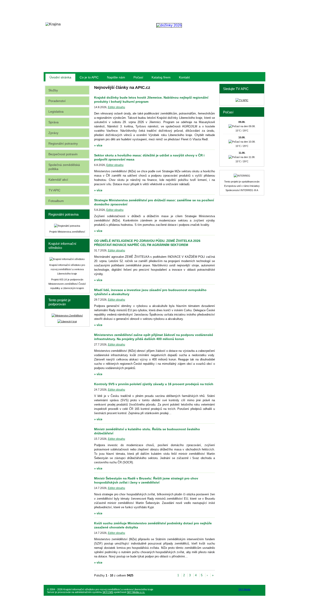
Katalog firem (161, 77)
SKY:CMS (107, 592)
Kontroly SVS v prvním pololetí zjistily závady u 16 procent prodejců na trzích (153, 384)
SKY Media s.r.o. (136, 592)
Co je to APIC (89, 77)
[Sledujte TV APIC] (241, 100)
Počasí (138, 77)
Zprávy (53, 133)
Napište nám (116, 77)
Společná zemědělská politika (64, 167)
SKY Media (244, 589)
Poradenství (57, 101)
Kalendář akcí (58, 179)
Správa (53, 122)
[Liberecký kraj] (67, 321)
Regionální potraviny (63, 143)
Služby (53, 90)
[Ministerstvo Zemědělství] (67, 315)
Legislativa (56, 111)
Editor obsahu (116, 107)
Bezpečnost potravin (63, 154)
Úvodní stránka (60, 77)
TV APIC (54, 190)
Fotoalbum (56, 201)
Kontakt (184, 77)
